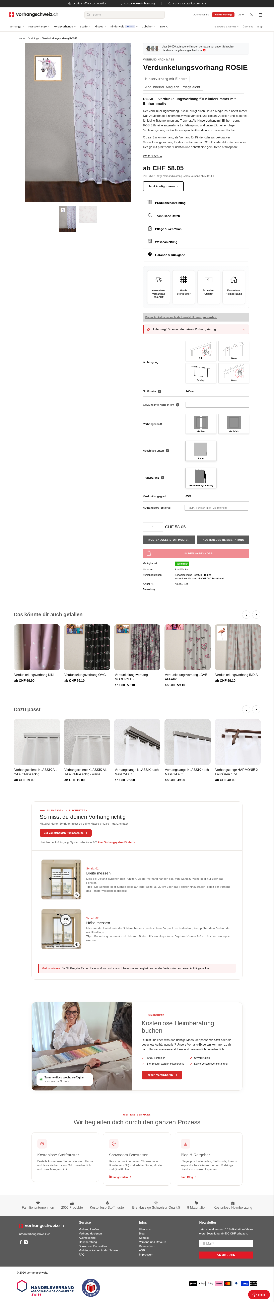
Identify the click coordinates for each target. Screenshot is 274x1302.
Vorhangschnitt (152, 424)
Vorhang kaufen (89, 1229)
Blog (260, 26)
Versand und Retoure (152, 1242)
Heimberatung (223, 14)
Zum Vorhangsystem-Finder (115, 842)
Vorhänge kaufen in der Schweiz (99, 1250)
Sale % (164, 26)
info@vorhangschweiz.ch (34, 1233)
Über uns (248, 26)
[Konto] (251, 15)
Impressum (146, 1254)
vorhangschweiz (37, 1272)
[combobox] (124, 15)
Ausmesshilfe (201, 14)
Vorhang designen (90, 1233)
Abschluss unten (155, 450)
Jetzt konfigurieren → (163, 186)
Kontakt (144, 1237)
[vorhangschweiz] (41, 1226)
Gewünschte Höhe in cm (158, 404)
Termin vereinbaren (159, 1074)
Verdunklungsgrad (154, 496)
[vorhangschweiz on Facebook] (21, 1243)
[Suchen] (88, 14)
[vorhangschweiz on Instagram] (26, 1243)
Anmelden (226, 1255)
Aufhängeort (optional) (157, 507)
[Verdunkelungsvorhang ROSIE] (78, 122)
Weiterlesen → (152, 156)
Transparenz (153, 477)
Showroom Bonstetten (93, 1246)
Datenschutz (147, 1246)
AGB (142, 1250)
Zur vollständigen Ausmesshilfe (63, 832)
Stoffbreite (151, 391)
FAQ (81, 1254)
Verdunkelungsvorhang (164, 111)
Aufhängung (150, 362)
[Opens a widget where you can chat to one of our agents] (259, 1295)
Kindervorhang (206, 120)
